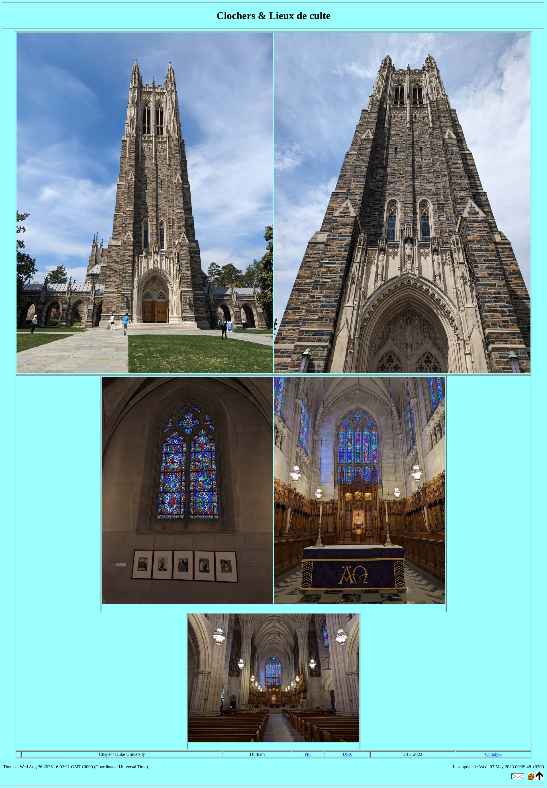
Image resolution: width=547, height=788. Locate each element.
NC (308, 754)
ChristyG (493, 754)
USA (347, 754)
